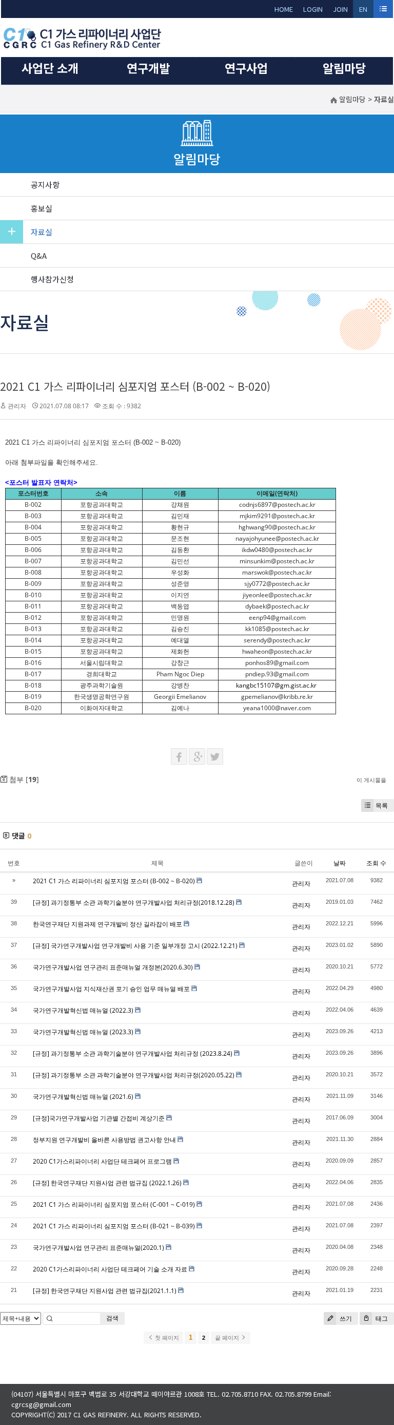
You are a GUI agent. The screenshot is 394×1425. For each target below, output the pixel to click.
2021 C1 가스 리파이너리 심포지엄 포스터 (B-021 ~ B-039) (114, 1226)
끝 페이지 (228, 1338)
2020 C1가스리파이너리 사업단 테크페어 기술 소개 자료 (110, 1269)
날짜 (339, 863)
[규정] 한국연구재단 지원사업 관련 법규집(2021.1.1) (104, 1290)
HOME (283, 9)
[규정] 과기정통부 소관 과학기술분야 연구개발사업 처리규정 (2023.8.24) (132, 1053)
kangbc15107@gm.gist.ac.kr (276, 685)
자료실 (41, 231)
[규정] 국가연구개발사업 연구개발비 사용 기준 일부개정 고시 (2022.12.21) (135, 945)
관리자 (17, 406)
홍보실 (41, 208)
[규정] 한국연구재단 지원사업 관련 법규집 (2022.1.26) (107, 1183)
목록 (382, 805)
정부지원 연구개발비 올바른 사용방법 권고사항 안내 (104, 1139)
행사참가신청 (52, 279)
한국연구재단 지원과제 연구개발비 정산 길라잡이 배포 (107, 924)
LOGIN (313, 9)
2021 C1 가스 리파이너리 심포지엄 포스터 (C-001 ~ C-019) (114, 1204)
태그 (381, 1318)
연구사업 (246, 68)
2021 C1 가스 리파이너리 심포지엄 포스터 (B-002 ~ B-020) (135, 386)
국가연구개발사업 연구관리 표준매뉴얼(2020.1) (98, 1247)
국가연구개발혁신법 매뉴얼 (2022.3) (83, 1010)
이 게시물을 (371, 780)
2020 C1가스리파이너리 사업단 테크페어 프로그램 (102, 1161)
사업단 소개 (50, 68)
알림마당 (344, 68)
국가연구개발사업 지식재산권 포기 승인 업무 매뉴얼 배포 (111, 988)
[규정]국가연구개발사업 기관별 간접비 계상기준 (99, 1118)
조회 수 (376, 863)
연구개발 (148, 68)
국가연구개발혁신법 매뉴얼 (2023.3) (83, 1032)
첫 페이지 (166, 1338)
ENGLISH (363, 11)
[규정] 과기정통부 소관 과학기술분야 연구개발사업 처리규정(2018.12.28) (133, 902)
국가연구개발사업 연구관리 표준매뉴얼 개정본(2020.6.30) (113, 967)
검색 (112, 1318)
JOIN (340, 9)
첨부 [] (23, 779)
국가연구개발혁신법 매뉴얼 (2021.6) (83, 1096)
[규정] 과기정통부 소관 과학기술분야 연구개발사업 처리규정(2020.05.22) (133, 1075)
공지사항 (45, 184)
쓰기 (345, 1318)
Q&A (39, 255)
